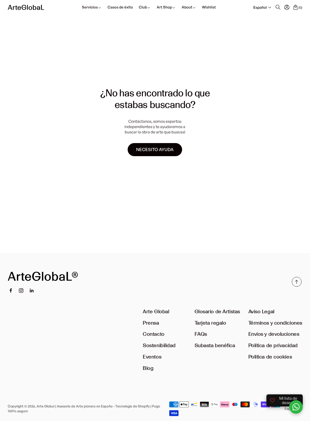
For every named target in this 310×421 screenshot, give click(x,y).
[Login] (287, 7)
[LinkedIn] (32, 290)
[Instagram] (21, 291)
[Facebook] (11, 290)
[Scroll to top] (297, 285)
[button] (262, 7)
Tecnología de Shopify (132, 406)
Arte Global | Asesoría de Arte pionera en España (75, 406)
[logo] (26, 7)
